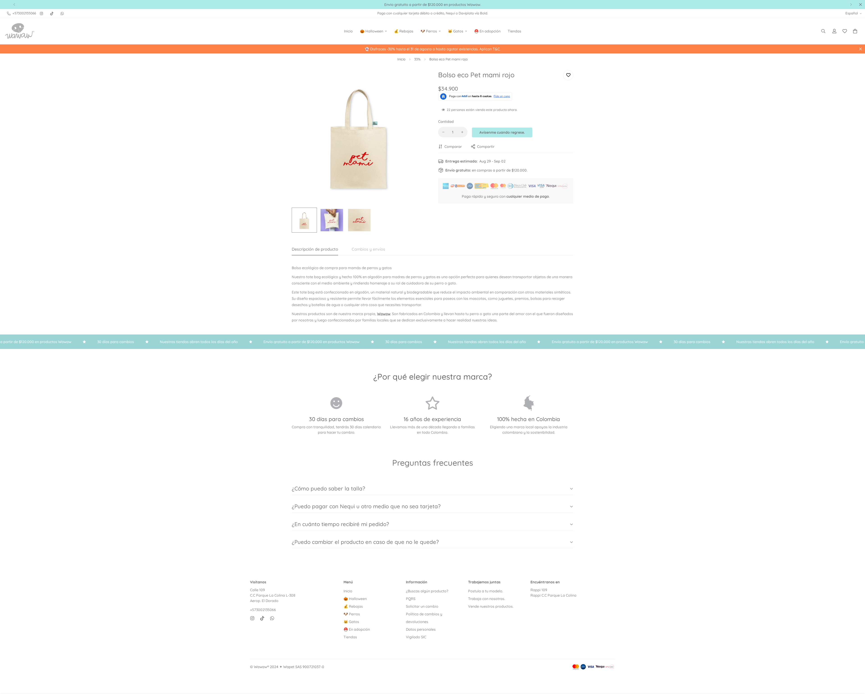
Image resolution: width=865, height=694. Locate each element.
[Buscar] (823, 31)
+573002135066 (263, 609)
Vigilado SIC (416, 637)
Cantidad (446, 121)
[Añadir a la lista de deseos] (568, 75)
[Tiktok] (52, 13)
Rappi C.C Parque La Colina (553, 595)
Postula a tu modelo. (485, 591)
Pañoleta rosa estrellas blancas (59, 673)
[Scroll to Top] (856, 669)
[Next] (851, 4)
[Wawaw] (19, 31)
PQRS (410, 598)
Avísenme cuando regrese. (502, 132)
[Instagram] (41, 13)
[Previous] (14, 4)
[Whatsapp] (62, 13)
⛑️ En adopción (487, 31)
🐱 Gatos (455, 31)
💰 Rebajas (403, 31)
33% (417, 59)
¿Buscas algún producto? (427, 591)
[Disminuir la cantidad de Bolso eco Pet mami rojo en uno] (443, 132)
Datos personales (421, 629)
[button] (855, 31)
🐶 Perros (429, 31)
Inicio (348, 31)
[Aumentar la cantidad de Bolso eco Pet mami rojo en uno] (462, 132)
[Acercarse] (417, 78)
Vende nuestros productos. (490, 606)
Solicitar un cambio (422, 606)
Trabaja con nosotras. (486, 598)
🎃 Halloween (371, 31)
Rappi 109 (538, 590)
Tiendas (514, 31)
